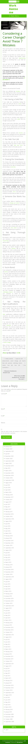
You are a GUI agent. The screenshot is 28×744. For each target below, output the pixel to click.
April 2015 (7, 560)
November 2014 (9, 572)
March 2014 (8, 591)
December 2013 (9, 598)
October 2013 (8, 603)
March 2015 (8, 562)
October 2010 (8, 690)
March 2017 (8, 509)
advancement (5, 361)
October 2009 (8, 719)
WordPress (20, 742)
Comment (3, 393)
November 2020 (9, 456)
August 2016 (8, 521)
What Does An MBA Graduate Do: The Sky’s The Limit (18, 377)
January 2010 (8, 712)
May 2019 (7, 468)
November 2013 (9, 601)
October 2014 (8, 574)
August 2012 (8, 637)
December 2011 (9, 656)
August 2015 (8, 550)
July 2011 (7, 668)
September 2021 (9, 451)
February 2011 (9, 680)
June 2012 (7, 642)
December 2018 (9, 473)
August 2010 (8, 695)
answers (21, 133)
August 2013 (8, 608)
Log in (6, 729)
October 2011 (8, 661)
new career (14, 227)
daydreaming (22, 58)
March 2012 (8, 649)
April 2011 (7, 675)
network (13, 248)
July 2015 (7, 552)
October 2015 (8, 545)
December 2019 (9, 466)
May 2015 (7, 557)
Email (2, 416)
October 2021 (8, 449)
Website (3, 422)
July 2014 (7, 581)
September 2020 (9, 461)
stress (14, 191)
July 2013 (7, 610)
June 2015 (7, 555)
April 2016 (7, 531)
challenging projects (8, 292)
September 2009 (9, 721)
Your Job (10, 365)
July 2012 (7, 639)
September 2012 (9, 634)
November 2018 (9, 475)
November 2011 (9, 659)
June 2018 (7, 487)
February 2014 (9, 593)
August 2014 (8, 579)
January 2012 (8, 654)
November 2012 (9, 630)
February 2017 (9, 511)
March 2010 (8, 707)
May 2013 (7, 615)
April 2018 (7, 490)
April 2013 (7, 618)
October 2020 (8, 458)
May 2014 (7, 586)
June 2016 (7, 526)
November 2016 (9, 514)
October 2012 (8, 632)
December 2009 (9, 714)
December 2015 (9, 540)
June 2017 (7, 504)
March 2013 (8, 620)
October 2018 (8, 478)
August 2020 (8, 463)
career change (7, 342)
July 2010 (7, 697)
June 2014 (7, 584)
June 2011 (7, 671)
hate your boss (18, 145)
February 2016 (9, 535)
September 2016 (9, 519)
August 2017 (8, 502)
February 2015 (9, 564)
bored (6, 271)
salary (18, 119)
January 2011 (8, 683)
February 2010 (9, 709)
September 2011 (9, 663)
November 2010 (9, 688)
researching (5, 240)
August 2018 (8, 482)
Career (4, 365)
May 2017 (7, 507)
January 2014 (8, 596)
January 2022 (8, 446)
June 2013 (7, 613)
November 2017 (9, 497)
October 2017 (8, 499)
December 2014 (9, 569)
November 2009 (9, 716)
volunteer (8, 325)
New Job (4, 363)
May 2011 (7, 673)
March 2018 (8, 492)
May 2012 (7, 644)
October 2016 (8, 516)
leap (20, 103)
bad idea (13, 167)
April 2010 (7, 704)
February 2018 (9, 494)
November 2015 (9, 543)
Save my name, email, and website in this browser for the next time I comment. (14, 432)
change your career (14, 203)
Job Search (22, 361)
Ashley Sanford (9, 358)
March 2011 (8, 678)
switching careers (17, 363)
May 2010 (7, 702)
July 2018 (7, 485)
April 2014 (7, 589)
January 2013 (8, 625)
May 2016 (7, 528)
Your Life (17, 365)
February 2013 (9, 622)
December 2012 (9, 627)
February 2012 (9, 651)
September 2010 (9, 692)
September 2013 (9, 605)
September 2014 (9, 577)
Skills (4, 314)
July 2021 (7, 453)
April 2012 (7, 646)
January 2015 (8, 567)
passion (10, 363)
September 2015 (9, 548)
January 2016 (8, 538)
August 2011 (8, 666)
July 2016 (7, 523)
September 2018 (9, 480)
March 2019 (8, 470)
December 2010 (9, 685)
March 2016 (8, 533)
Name (2, 409)
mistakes (18, 91)
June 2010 (7, 700)
